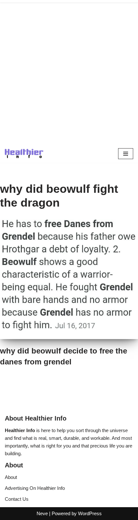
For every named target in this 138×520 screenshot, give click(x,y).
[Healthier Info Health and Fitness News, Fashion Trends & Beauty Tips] (24, 153)
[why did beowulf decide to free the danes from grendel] (69, 279)
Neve (42, 513)
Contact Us (17, 499)
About (11, 477)
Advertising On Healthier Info (35, 488)
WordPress (90, 513)
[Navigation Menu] (125, 153)
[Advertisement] (69, 72)
